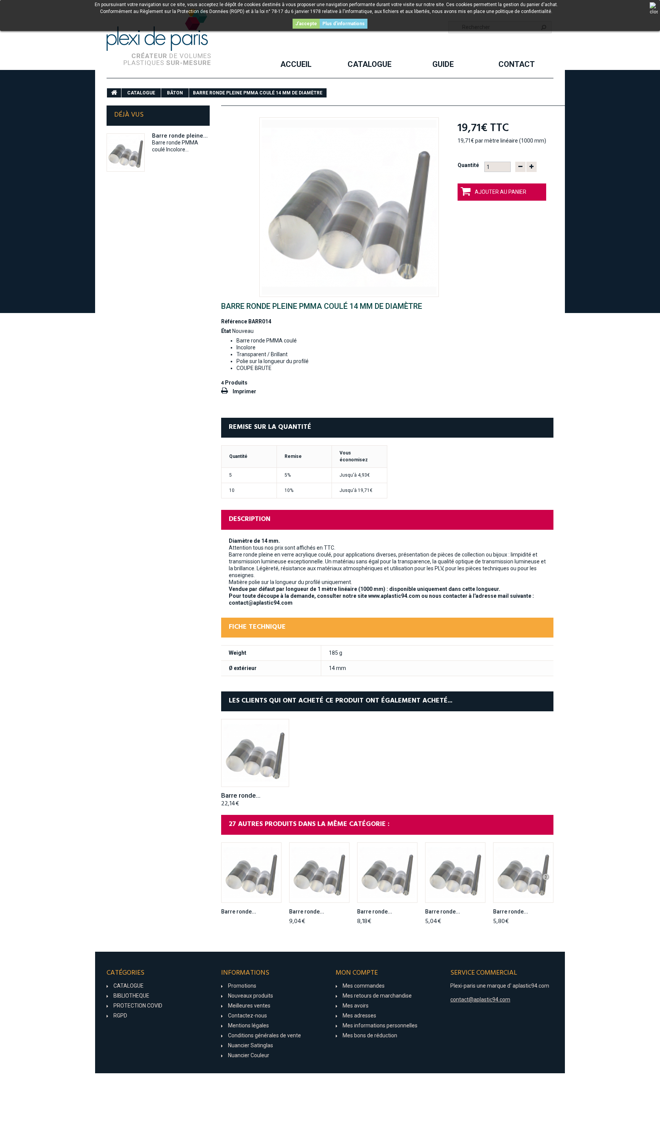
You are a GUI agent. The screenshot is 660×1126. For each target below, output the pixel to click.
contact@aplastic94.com (480, 999)
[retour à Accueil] (114, 92)
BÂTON (175, 93)
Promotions (242, 986)
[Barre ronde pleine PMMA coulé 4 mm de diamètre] (387, 872)
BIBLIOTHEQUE (131, 996)
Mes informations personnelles (380, 1025)
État (226, 331)
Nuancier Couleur (248, 1055)
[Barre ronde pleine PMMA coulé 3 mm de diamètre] (319, 872)
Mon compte (357, 972)
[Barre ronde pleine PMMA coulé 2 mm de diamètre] (251, 872)
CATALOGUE (369, 64)
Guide (443, 64)
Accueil (296, 64)
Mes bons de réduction (370, 1035)
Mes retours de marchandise (377, 996)
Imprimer (244, 391)
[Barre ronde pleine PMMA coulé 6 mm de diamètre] (523, 872)
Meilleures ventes (249, 1006)
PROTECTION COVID (137, 1006)
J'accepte (306, 23)
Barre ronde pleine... (180, 135)
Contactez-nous (247, 1015)
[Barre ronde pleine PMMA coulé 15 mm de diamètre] (255, 753)
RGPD (120, 1015)
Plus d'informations (343, 23)
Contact (516, 64)
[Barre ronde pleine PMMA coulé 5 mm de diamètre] (455, 872)
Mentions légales (248, 1025)
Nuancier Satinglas (250, 1045)
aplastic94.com (531, 986)
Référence (234, 321)
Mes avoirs (356, 1006)
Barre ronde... (240, 795)
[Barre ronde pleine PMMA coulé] (349, 207)
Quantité (468, 165)
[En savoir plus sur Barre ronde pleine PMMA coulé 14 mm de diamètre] (126, 152)
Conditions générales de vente (264, 1035)
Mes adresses (359, 1015)
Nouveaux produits (250, 996)
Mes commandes (364, 986)
